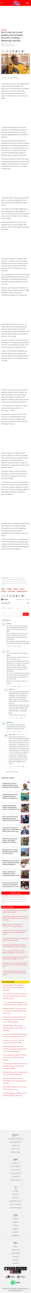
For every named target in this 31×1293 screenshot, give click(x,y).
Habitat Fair (15, 1250)
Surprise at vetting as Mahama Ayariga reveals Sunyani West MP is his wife (15, 1035)
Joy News (15, 1191)
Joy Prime (15, 1197)
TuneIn (12, 1277)
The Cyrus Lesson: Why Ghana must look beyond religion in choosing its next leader (14, 946)
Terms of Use (15, 1149)
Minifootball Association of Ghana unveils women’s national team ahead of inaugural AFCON (15, 974)
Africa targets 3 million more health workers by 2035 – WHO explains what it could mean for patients (15, 919)
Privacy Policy (15, 1152)
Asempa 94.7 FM (15, 1173)
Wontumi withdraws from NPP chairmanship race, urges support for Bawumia (15, 1081)
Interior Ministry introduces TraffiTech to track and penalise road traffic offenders (15, 1057)
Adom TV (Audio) (15, 1204)
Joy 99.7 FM (15, 1163)
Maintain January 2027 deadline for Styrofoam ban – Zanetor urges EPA (13, 926)
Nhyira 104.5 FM (15, 1180)
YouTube (15, 1219)
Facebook (15, 1222)
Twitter (15, 1225)
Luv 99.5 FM (15, 1176)
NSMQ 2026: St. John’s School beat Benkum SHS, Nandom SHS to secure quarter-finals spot (15, 966)
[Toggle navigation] (27, 3)
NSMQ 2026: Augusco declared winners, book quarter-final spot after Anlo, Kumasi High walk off (15, 1049)
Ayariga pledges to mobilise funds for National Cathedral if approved (15, 1094)
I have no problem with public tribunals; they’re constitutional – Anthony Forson (14, 952)
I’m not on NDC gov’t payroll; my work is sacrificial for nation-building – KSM (15, 1003)
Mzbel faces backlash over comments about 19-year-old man (15, 1088)
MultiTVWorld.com (15, 1201)
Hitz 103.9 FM (15, 1170)
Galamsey (15, 1256)
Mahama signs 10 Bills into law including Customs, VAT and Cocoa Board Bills (14, 1028)
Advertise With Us (15, 1142)
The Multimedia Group (15, 1138)
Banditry (9, 589)
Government (11, 591)
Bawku (15, 589)
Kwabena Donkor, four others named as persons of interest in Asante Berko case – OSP (15, 1011)
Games (15, 1246)
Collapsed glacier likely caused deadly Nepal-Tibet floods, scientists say (15, 940)
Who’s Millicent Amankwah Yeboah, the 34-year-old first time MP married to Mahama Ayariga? (15, 996)
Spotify (17, 1282)
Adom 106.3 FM (15, 1166)
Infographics (16, 1235)
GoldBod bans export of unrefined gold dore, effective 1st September (15, 1073)
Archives (15, 1260)
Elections (15, 1263)
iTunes (22, 1277)
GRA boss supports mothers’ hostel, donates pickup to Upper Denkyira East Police (15, 958)
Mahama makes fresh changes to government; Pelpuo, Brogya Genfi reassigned (14, 987)
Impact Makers (15, 1253)
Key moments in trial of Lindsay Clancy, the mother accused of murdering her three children (15, 933)
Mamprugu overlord (22, 591)
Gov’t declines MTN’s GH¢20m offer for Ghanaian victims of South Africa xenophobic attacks (15, 1066)
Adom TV (16, 1194)
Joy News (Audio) (15, 1207)
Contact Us (15, 1145)
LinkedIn (15, 1232)
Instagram (15, 1229)
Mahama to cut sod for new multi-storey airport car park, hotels (14, 1041)
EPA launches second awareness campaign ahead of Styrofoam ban (15, 912)
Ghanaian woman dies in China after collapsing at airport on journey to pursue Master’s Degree (14, 1019)
